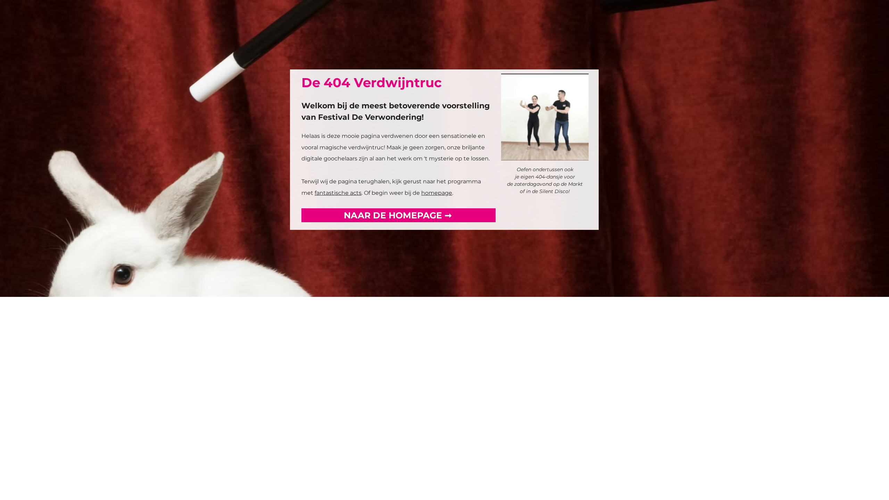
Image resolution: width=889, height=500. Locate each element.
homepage (436, 193)
